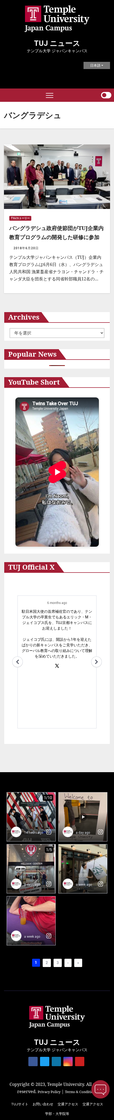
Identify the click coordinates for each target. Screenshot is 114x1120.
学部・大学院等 (57, 1114)
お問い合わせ (43, 1104)
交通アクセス (68, 1104)
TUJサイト (19, 1104)
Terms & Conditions (81, 1091)
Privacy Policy (49, 1091)
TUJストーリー (20, 218)
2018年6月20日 (26, 248)
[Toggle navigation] (49, 95)
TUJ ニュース (57, 43)
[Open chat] (100, 1089)
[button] (96, 95)
